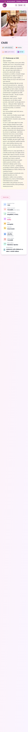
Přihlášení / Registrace (21, 1)
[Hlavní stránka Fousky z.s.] (4, 5)
